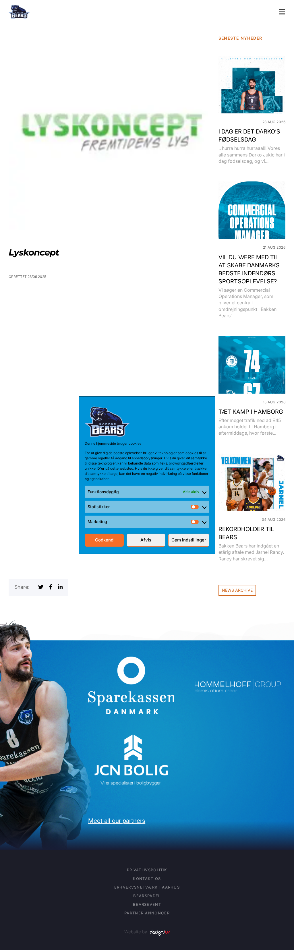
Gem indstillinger (188, 540)
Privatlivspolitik (147, 870)
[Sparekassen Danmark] (131, 660)
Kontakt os (147, 878)
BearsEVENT (147, 904)
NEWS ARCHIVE (237, 590)
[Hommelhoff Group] (238, 683)
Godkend (104, 540)
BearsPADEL (146, 895)
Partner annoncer (147, 913)
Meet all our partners (116, 820)
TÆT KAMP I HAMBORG (250, 411)
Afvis (145, 540)
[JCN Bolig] (131, 734)
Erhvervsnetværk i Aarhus (147, 887)
